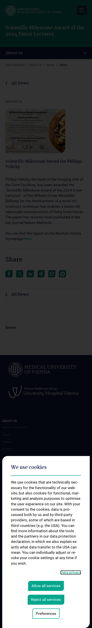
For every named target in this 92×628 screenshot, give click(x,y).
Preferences (46, 613)
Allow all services (46, 586)
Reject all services (46, 599)
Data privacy (70, 572)
